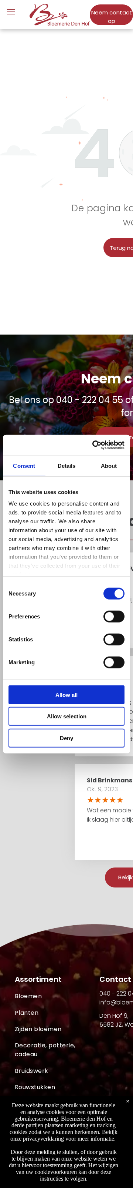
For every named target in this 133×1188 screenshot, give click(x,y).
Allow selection (66, 716)
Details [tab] (67, 465)
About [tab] (109, 465)
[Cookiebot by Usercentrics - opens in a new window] (94, 445)
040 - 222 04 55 (89, 400)
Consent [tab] (24, 465)
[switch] (114, 616)
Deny (66, 738)
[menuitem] (57, 996)
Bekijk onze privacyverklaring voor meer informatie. (64, 1135)
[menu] (11, 11)
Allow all (66, 694)
